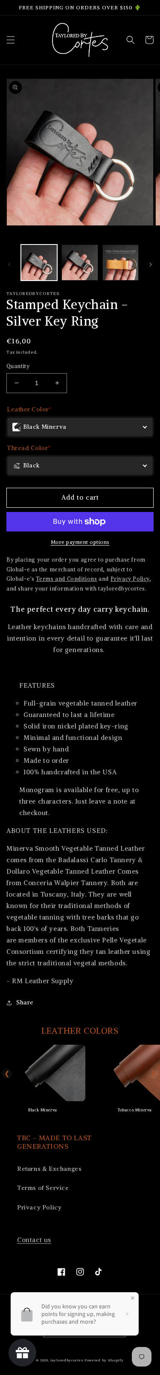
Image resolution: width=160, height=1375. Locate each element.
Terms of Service (43, 1188)
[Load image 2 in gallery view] (79, 263)
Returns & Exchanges (49, 1169)
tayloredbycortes (66, 1360)
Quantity (17, 366)
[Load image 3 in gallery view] (120, 263)
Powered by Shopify (104, 1360)
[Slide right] (150, 264)
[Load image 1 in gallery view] (39, 263)
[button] (10, 40)
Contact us (34, 1240)
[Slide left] (9, 264)
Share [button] (25, 1002)
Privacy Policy (39, 1207)
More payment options (80, 542)
